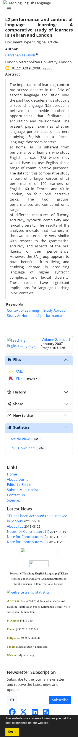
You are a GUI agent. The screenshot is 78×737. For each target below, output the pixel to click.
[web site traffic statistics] (39, 592)
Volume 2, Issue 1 (56, 339)
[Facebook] (12, 713)
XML (19, 371)
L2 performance (49, 315)
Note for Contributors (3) (27, 542)
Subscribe (60, 700)
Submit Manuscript (22, 489)
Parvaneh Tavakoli (20, 55)
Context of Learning (23, 310)
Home (12, 474)
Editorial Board (19, 484)
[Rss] (46, 713)
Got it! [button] (12, 731)
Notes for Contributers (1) (28, 531)
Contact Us (16, 495)
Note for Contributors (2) (27, 536)
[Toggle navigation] (37, 9)
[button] (50, 723)
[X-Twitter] (23, 713)
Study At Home (19, 315)
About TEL (15, 526)
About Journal (18, 479)
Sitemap (13, 500)
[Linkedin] (34, 713)
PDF (26, 378)
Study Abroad (54, 310)
